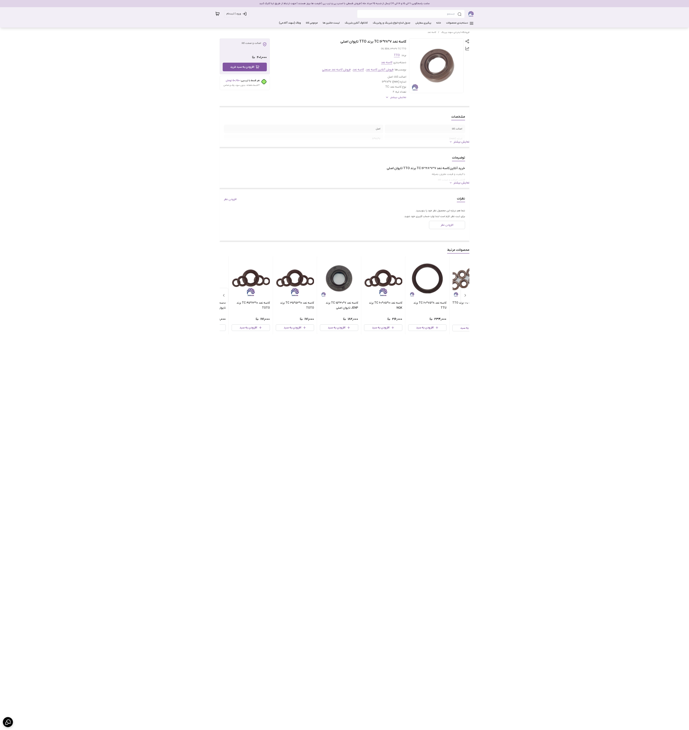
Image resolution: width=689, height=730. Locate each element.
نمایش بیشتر (461, 142)
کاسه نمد (432, 32)
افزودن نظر (230, 199)
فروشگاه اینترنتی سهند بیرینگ (455, 32)
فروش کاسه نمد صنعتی (336, 69)
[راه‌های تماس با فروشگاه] (8, 722)
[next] (223, 295)
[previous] (465, 295)
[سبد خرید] (217, 14)
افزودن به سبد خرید (242, 67)
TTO (397, 55)
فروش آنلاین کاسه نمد (379, 69)
